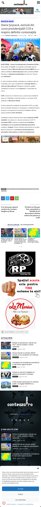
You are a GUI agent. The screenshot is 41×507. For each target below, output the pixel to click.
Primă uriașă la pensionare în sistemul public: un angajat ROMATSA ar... (25, 383)
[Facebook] (3, 198)
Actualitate (8, 18)
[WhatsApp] (17, 198)
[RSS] (21, 420)
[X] (8, 198)
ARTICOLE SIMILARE (13, 225)
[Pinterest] (12, 198)
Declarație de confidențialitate (25, 504)
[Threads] (29, 420)
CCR (22, 189)
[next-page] (22, 247)
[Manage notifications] (3, 503)
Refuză (20, 494)
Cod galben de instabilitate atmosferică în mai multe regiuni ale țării (33, 240)
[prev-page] (19, 247)
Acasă (2, 18)
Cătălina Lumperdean (11, 35)
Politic (11, 21)
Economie (15, 376)
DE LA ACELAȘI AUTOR (27, 225)
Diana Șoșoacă (34, 189)
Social (14, 367)
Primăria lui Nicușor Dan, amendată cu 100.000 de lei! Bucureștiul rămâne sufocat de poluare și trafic (32, 212)
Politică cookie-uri (11, 504)
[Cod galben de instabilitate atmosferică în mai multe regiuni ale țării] (34, 233)
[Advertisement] (20, 165)
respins (4, 190)
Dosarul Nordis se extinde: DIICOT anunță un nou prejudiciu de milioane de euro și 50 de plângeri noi (20, 241)
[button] (38, 468)
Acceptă (20, 489)
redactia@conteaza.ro (24, 414)
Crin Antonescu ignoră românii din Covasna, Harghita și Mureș (9, 209)
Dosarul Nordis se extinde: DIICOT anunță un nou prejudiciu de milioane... (25, 354)
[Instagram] (17, 420)
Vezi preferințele (20, 500)
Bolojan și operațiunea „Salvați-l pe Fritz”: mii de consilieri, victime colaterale (7, 240)
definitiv (27, 189)
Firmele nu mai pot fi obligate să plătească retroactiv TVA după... (23, 373)
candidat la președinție (14, 189)
